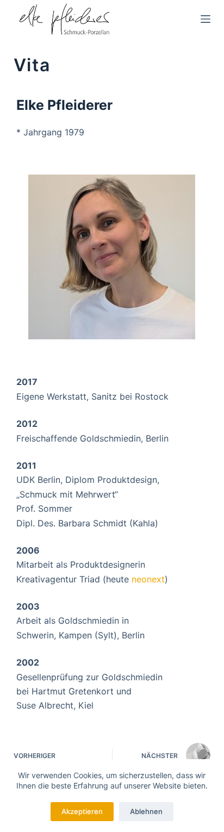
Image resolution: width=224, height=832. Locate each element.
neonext (148, 579)
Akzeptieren (82, 811)
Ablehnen (146, 811)
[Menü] (205, 19)
